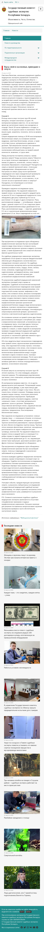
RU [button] (16, 2)
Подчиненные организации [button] (15, 53)
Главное (8, 38)
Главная (6, 30)
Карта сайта (8, 2)
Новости (15, 30)
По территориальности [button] (13, 48)
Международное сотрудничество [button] (11, 59)
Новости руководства (12, 43)
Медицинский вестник (29, 518)
